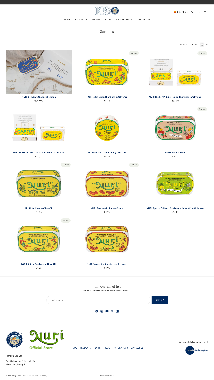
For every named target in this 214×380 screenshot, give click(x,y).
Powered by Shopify (39, 376)
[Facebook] (97, 311)
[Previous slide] (10, 72)
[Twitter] (112, 311)
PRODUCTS (85, 348)
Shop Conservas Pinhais (21, 376)
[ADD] (67, 89)
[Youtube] (107, 311)
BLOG (107, 348)
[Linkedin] (117, 311)
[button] (193, 44)
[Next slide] (67, 72)
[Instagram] (102, 311)
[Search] (192, 12)
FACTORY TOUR (120, 348)
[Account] (198, 12)
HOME (74, 348)
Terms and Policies (107, 376)
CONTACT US (137, 348)
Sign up (160, 300)
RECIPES (98, 348)
